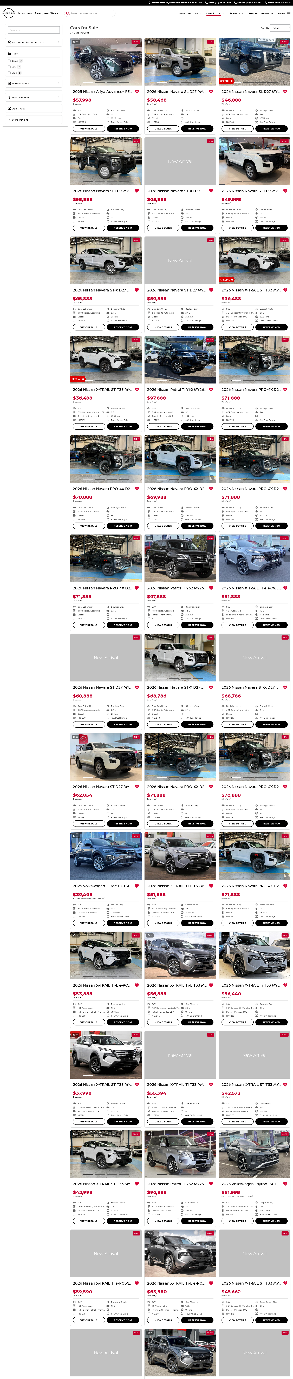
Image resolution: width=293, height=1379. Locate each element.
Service (235, 13)
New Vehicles (188, 13)
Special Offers (259, 13)
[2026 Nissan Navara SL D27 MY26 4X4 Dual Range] (180, 62)
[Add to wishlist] (136, 91)
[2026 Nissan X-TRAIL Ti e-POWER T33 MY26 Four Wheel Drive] (254, 558)
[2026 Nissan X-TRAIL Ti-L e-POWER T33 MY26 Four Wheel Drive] (106, 955)
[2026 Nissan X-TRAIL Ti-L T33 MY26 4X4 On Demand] (180, 856)
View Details (88, 128)
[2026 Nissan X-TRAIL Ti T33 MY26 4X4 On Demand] (254, 955)
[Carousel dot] (88, 82)
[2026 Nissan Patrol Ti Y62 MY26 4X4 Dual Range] (180, 359)
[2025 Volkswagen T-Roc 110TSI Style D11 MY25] (106, 856)
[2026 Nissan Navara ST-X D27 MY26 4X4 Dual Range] (180, 161)
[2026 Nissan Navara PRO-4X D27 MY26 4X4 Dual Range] (254, 359)
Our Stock (213, 13)
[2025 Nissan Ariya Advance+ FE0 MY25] (106, 62)
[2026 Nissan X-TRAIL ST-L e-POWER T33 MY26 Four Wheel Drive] (180, 1352)
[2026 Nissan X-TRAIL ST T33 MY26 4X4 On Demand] (106, 1154)
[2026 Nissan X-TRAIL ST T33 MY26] (254, 260)
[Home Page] (9, 13)
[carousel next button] (138, 61)
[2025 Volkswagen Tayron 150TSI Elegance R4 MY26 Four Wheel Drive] (254, 1154)
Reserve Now (123, 128)
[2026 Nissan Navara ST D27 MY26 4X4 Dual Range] (254, 161)
